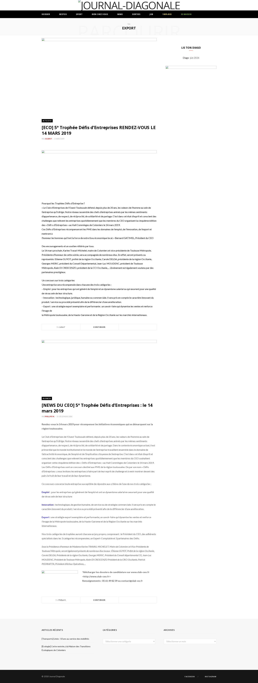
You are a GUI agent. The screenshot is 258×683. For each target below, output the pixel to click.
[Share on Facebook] (134, 327)
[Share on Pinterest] (144, 327)
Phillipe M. (49, 416)
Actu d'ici (47, 121)
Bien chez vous (100, 14)
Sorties (136, 14)
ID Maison (186, 14)
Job (151, 14)
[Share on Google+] (141, 327)
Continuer (99, 327)
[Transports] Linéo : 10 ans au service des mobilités (65, 638)
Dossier (46, 14)
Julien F (48, 139)
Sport (79, 14)
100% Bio (167, 14)
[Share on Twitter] (137, 327)
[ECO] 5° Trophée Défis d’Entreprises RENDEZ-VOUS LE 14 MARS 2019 (99, 130)
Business (47, 398)
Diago (186, 57)
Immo (120, 14)
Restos (63, 14)
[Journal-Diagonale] (129, 5)
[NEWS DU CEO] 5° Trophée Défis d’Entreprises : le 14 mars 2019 (97, 408)
